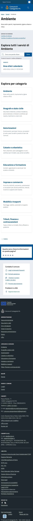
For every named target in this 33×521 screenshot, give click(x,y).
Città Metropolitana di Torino (9, 460)
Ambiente (5, 62)
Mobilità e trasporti (6, 364)
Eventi (3, 389)
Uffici (2, 337)
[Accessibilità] (4, 516)
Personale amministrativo (8, 331)
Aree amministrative (7, 320)
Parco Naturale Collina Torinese (10, 471)
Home (2, 14)
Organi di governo (6, 329)
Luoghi (3, 386)
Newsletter (4, 505)
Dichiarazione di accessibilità (9, 483)
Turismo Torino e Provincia (8, 474)
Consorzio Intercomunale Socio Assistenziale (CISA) (16, 454)
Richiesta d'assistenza (7, 494)
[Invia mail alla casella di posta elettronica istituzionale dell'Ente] (16, 408)
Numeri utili (4, 426)
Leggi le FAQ (4, 487)
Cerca (28, 54)
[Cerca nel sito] (27, 8)
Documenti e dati (6, 323)
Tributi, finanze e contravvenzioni (10, 367)
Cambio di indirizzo (6, 36)
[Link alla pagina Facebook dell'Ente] (2, 503)
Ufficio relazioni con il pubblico (9, 420)
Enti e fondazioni (6, 326)
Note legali (4, 480)
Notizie (3, 377)
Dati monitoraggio (6, 512)
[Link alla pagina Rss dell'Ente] (5, 503)
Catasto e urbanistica (7, 356)
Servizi (7, 14)
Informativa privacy (6, 477)
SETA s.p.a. (4, 463)
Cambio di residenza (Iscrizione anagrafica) (13, 38)
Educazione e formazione (8, 358)
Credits (10, 514)
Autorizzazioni (5, 353)
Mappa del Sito (24, 514)
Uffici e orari (4, 423)
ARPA (2, 468)
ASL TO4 (3, 465)
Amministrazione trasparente (9, 485)
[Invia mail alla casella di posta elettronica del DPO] (10, 436)
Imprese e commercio (7, 361)
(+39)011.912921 (12, 406)
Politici (3, 334)
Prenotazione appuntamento (9, 491)
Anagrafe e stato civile (7, 350)
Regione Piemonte (7, 2)
